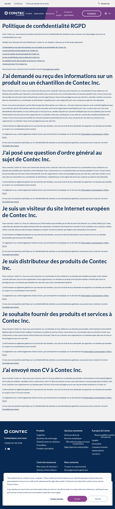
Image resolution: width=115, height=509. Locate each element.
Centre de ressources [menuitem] (46, 462)
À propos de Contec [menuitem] (101, 431)
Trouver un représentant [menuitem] (75, 467)
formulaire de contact (51, 69)
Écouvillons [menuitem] (41, 445)
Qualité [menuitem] (95, 440)
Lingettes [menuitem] (40, 435)
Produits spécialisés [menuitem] (45, 448)
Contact (91, 13)
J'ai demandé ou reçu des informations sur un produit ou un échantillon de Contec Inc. (34, 47)
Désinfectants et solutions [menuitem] (48, 442)
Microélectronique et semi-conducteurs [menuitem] (78, 443)
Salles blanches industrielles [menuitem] (76, 447)
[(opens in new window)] (5, 449)
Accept (77, 499)
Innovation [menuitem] (96, 444)
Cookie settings (56, 499)
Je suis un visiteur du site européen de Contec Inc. (21, 54)
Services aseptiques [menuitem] (73, 438)
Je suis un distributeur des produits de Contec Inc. (21, 57)
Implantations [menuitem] (98, 450)
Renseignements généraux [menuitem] (76, 470)
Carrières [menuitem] (96, 454)
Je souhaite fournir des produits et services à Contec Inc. (23, 61)
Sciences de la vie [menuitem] (71, 435)
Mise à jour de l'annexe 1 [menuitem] (47, 467)
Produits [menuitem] (40, 431)
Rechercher (105, 3)
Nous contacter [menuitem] (71, 462)
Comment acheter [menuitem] (100, 447)
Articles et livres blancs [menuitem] (46, 470)
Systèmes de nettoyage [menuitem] (46, 438)
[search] (96, 3)
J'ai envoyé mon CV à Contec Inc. (14, 64)
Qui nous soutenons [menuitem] (73, 431)
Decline (98, 499)
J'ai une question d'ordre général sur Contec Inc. (20, 50)
